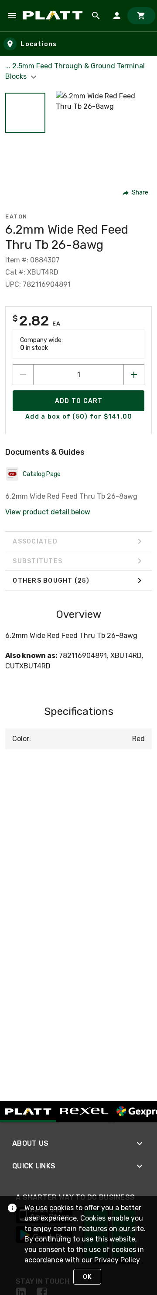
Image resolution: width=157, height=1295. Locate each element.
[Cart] (141, 15)
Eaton (16, 216)
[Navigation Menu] (12, 15)
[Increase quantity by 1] (134, 375)
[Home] (54, 15)
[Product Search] (95, 15)
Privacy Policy (117, 1260)
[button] (25, 113)
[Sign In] (116, 15)
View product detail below (47, 512)
